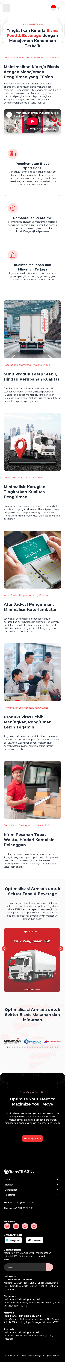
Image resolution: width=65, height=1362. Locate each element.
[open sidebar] (6, 8)
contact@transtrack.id (23, 1202)
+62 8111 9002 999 (23, 1208)
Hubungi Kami (32, 1138)
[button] (60, 948)
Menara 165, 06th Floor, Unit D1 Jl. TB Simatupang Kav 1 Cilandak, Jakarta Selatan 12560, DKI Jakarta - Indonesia (31, 1286)
